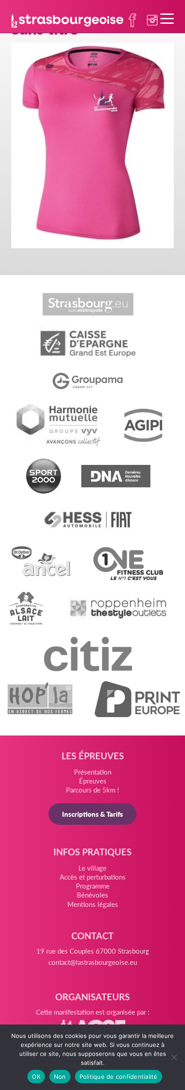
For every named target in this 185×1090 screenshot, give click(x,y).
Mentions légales (92, 904)
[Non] (173, 1057)
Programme (93, 885)
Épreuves (92, 780)
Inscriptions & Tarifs (92, 814)
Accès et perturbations (93, 876)
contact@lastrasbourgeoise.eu (92, 962)
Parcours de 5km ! (92, 789)
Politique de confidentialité (118, 1076)
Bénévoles (92, 894)
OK (36, 1076)
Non (60, 1076)
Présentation (92, 771)
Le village (92, 867)
